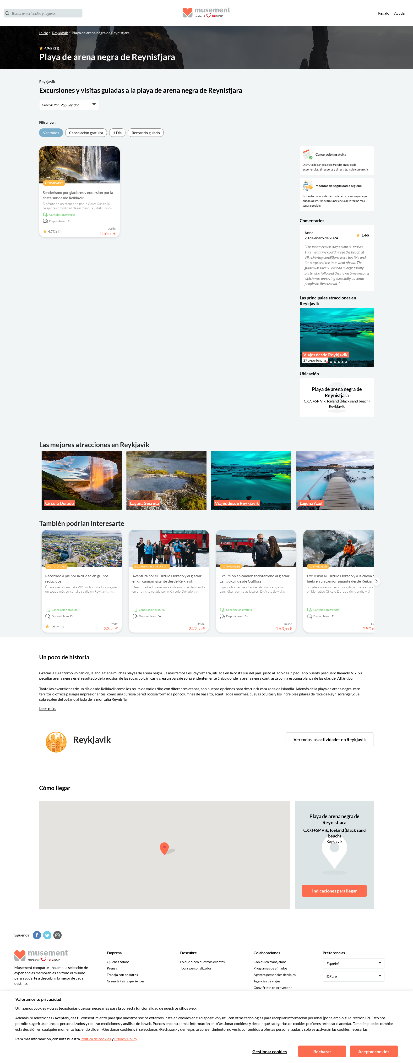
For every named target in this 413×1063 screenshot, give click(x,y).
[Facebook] (36, 935)
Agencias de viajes (267, 981)
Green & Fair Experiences (125, 981)
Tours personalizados (196, 968)
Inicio (43, 32)
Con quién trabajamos (270, 962)
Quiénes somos (118, 962)
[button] (303, 258)
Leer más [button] (47, 708)
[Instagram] (57, 935)
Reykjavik (60, 32)
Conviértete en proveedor (273, 988)
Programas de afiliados (270, 968)
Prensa (112, 968)
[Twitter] (46, 935)
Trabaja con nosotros (122, 975)
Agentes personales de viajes (275, 975)
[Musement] (206, 13)
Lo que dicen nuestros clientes (202, 962)
